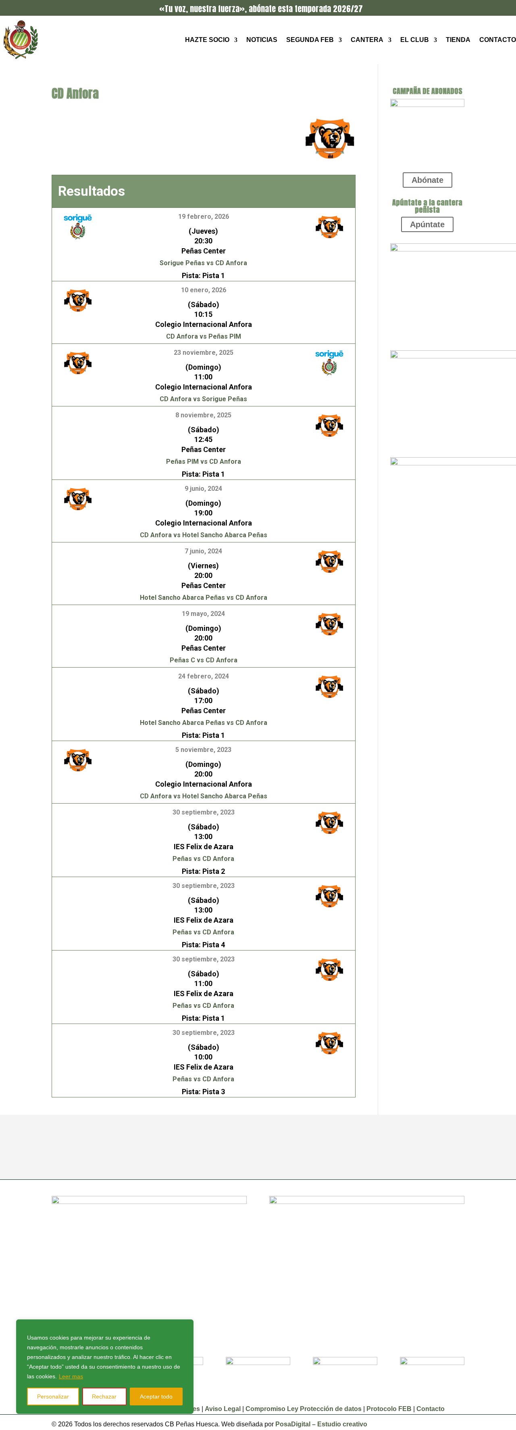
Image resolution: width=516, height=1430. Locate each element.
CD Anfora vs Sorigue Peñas (203, 399)
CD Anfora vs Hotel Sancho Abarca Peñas (203, 535)
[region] (105, 1366)
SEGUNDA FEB (310, 39)
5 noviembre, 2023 (203, 750)
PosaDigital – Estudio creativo (321, 1424)
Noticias (261, 39)
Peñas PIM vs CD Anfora (203, 461)
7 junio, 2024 (203, 551)
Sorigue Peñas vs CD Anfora (203, 263)
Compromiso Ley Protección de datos (304, 1408)
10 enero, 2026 (203, 290)
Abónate (427, 180)
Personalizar (53, 1396)
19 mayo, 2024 (203, 614)
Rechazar (104, 1396)
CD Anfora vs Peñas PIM (203, 336)
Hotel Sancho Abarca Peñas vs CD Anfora (203, 597)
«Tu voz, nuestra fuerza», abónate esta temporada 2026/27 (261, 8)
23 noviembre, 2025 (203, 352)
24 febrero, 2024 (203, 676)
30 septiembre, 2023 (204, 812)
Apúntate (427, 224)
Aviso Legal (223, 1408)
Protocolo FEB (389, 1408)
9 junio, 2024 (203, 488)
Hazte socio (207, 39)
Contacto (497, 39)
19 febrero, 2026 (203, 216)
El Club (414, 39)
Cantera (367, 39)
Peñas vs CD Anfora (203, 859)
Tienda (458, 39)
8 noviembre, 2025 (203, 415)
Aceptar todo (156, 1396)
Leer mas (71, 1376)
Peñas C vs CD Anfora (203, 660)
